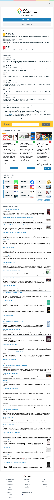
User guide (10, 483)
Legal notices (10, 484)
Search (8, 124)
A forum (6, 112)
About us (10, 481)
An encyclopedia (8, 114)
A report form (8, 110)
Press (10, 487)
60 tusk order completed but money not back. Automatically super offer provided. (20, 49)
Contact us (10, 489)
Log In (27, 483)
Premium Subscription (44, 486)
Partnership (27, 487)
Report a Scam (28, 19)
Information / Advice (44, 483)
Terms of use (27, 484)
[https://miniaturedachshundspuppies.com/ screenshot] (48, 226)
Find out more (14, 168)
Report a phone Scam (27, 24)
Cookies (10, 486)
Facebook (10, 494)
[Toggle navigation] (49, 3)
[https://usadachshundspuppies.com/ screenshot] (48, 219)
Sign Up (27, 481)
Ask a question (44, 484)
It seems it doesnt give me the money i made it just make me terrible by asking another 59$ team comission (26, 36)
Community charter (27, 486)
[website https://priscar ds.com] (48, 375)
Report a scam (44, 481)
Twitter (10, 496)
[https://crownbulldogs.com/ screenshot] (48, 279)
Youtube (10, 497)
